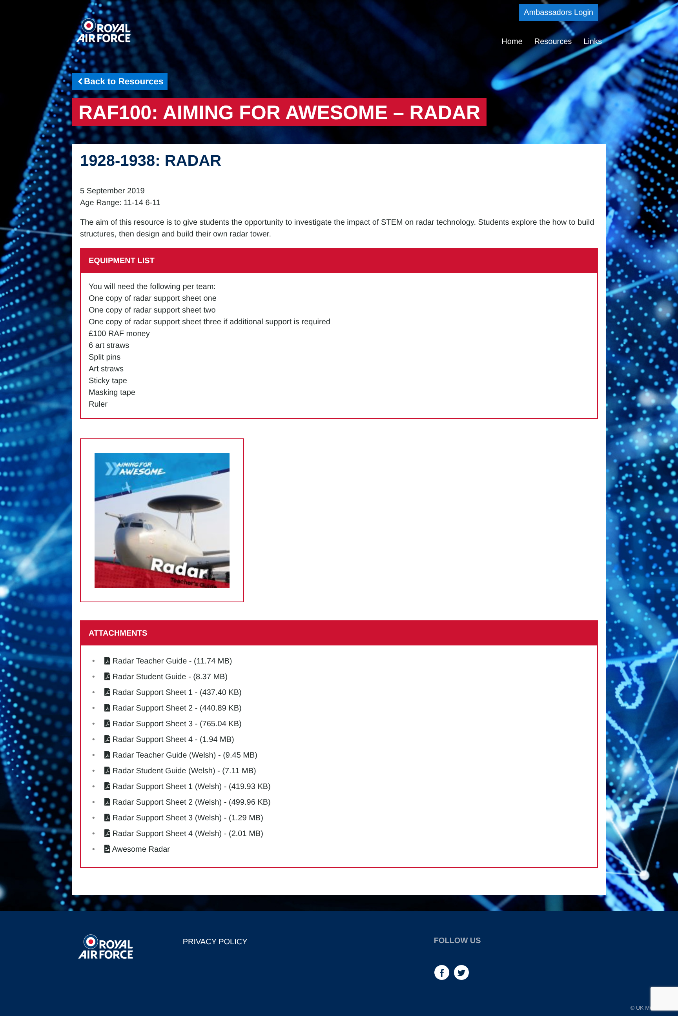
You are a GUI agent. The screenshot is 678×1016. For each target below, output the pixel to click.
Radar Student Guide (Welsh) (164, 771)
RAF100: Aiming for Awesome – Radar (279, 113)
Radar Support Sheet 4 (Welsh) (167, 833)
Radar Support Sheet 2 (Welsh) (167, 802)
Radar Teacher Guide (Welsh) (164, 755)
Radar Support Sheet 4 (153, 739)
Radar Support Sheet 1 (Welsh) (167, 786)
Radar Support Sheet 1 (153, 692)
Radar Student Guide (149, 676)
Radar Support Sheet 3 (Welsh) (167, 818)
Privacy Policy (215, 942)
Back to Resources (124, 81)
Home (511, 41)
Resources (553, 41)
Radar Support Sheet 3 (153, 724)
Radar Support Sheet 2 (153, 708)
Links (592, 41)
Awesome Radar (141, 849)
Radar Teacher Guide (150, 661)
